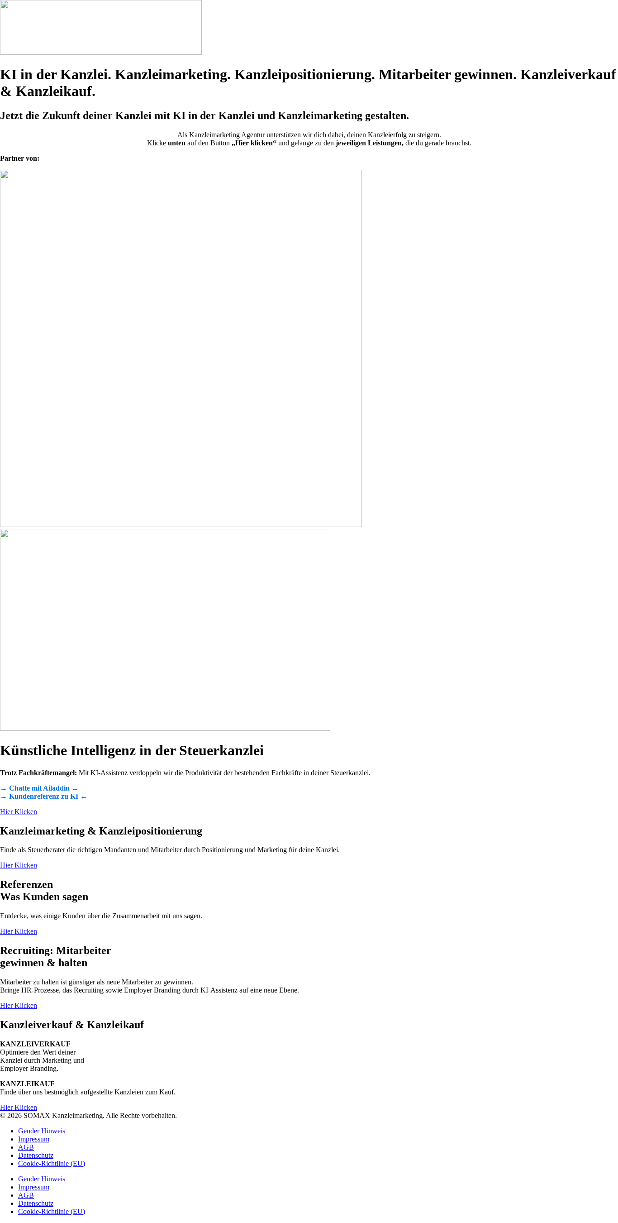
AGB (26, 1147)
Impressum (33, 1139)
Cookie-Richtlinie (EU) (51, 1163)
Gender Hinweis (41, 1131)
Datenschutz (35, 1155)
